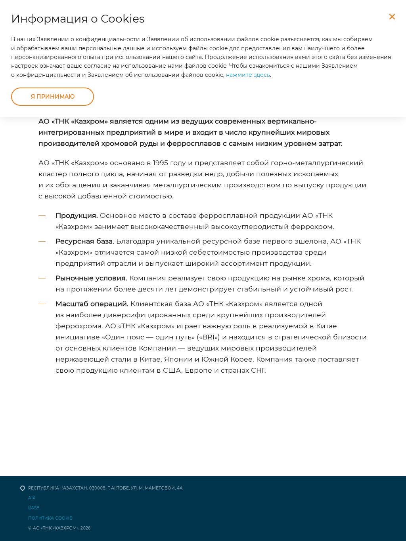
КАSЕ (33, 508)
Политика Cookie (50, 518)
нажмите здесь (248, 74)
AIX (31, 498)
